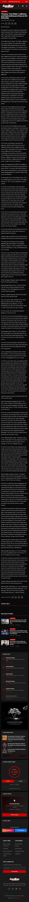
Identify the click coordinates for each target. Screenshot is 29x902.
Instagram (8, 830)
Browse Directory (9, 684)
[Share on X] (6, 23)
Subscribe (14, 871)
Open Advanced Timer (15, 788)
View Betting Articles (10, 677)
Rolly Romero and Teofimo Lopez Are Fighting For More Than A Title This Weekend (19, 632)
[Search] (18, 6)
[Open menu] (26, 6)
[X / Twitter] (9, 888)
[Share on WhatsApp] (12, 23)
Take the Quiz (14, 814)
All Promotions (14, 755)
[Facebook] (19, 888)
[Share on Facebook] (9, 23)
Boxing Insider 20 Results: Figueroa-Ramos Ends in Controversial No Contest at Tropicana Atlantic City (17, 738)
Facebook (21, 830)
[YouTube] (16, 888)
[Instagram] (12, 888)
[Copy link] (15, 23)
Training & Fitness (19, 851)
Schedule (5, 848)
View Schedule (9, 662)
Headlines (4, 11)
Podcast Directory (7, 851)
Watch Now (8, 670)
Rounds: (12, 784)
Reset (20, 781)
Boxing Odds (18, 848)
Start (8, 781)
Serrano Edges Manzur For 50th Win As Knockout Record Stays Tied (18, 621)
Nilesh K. (18, 898)
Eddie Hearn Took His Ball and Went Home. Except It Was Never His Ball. (18, 643)
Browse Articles (9, 692)
